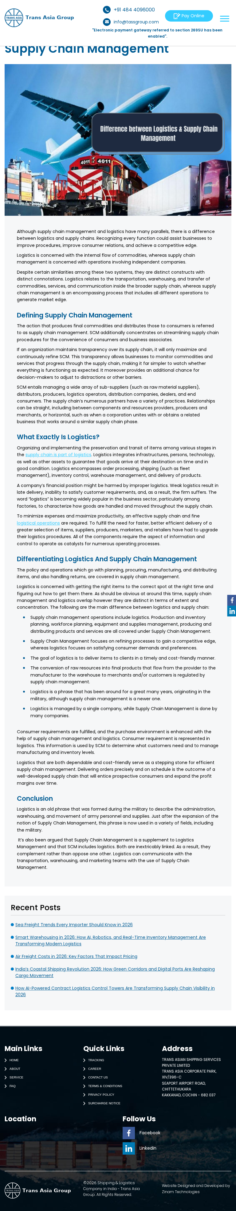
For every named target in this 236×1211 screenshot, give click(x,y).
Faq (13, 1085)
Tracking (96, 1060)
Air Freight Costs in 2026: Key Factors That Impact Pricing (76, 956)
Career (94, 1068)
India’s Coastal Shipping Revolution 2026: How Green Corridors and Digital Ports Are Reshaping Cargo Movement (115, 972)
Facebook (150, 1133)
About (15, 1068)
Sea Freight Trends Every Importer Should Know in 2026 (74, 925)
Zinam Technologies (181, 1191)
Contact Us (98, 1077)
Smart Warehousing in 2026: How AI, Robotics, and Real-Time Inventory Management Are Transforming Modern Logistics (110, 940)
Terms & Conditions (105, 1085)
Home (14, 1060)
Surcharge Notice (104, 1103)
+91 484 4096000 (134, 9)
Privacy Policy (101, 1094)
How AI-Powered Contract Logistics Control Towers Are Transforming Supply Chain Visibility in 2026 (115, 991)
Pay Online (192, 16)
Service (16, 1077)
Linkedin (148, 1148)
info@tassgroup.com (136, 22)
